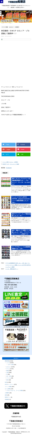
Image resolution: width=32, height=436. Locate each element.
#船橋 (17, 164)
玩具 (6, 382)
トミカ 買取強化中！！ (11, 269)
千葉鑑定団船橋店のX (17, 406)
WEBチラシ (7, 397)
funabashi (9, 167)
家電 (7, 370)
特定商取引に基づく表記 (11, 428)
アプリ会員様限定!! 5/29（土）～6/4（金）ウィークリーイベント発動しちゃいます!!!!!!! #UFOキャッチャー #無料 (18, 265)
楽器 (6, 395)
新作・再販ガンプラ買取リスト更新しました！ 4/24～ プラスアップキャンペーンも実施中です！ (21, 232)
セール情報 (7, 388)
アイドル (8, 378)
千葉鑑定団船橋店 (16, 421)
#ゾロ (8, 164)
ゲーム (8, 368)
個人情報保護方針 (22, 428)
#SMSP (4, 164)
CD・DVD (8, 376)
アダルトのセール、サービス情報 (14, 390)
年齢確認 (7, 399)
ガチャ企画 (10, 364)
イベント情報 (6, 162)
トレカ (8, 362)
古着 (7, 372)
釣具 (7, 380)
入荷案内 (16, 162)
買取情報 (7, 361)
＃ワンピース (13, 164)
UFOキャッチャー (9, 384)
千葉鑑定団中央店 (16, 416)
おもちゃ (11, 162)
